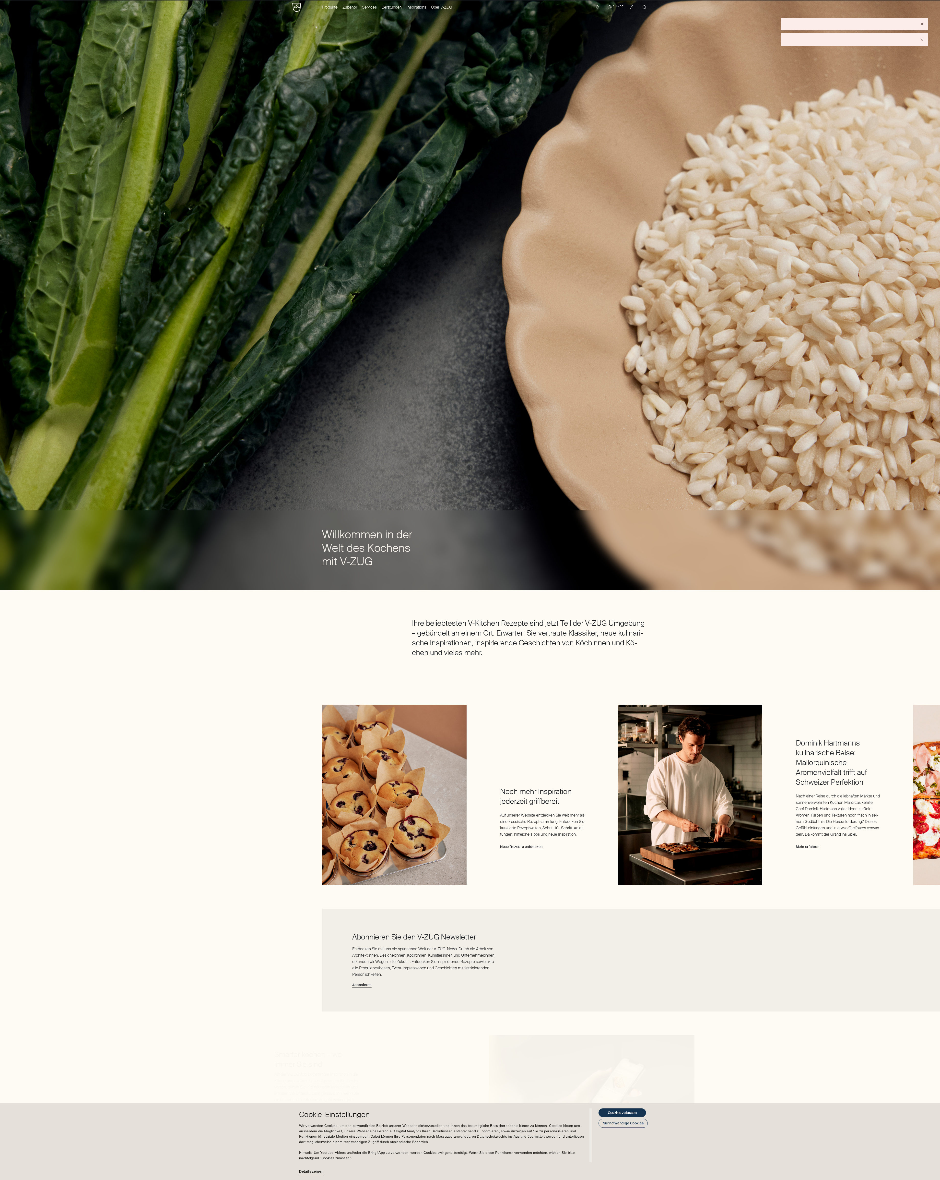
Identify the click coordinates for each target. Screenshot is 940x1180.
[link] (597, 8)
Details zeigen (311, 1171)
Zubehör (349, 7)
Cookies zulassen (622, 1112)
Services (369, 7)
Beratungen (392, 7)
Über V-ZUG (441, 7)
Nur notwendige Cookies (623, 1123)
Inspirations (416, 7)
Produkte (330, 7)
